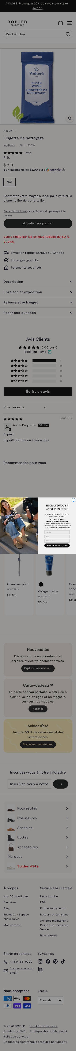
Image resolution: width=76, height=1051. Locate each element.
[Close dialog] (73, 500)
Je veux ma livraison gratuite (57, 545)
